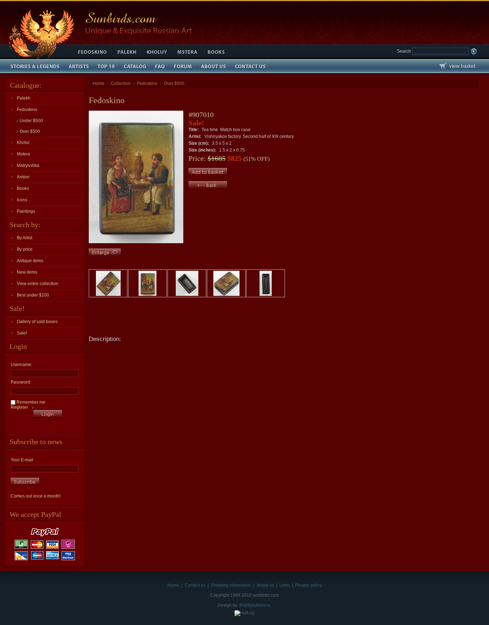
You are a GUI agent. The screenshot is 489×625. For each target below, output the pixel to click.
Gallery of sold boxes (37, 321)
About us (265, 585)
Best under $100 (33, 295)
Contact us (195, 585)
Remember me (30, 402)
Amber (23, 176)
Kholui (23, 142)
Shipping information (231, 585)
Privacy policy (308, 585)
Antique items (30, 260)
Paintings (26, 211)
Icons (22, 199)
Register (19, 407)
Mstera (23, 154)
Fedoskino (27, 109)
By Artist (24, 237)
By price (25, 249)
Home (99, 83)
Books (23, 188)
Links (284, 585)
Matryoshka (28, 165)
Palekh (23, 98)
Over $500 (28, 131)
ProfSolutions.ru (255, 605)
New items (27, 272)
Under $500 (29, 120)
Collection (121, 83)
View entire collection (37, 283)
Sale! (22, 333)
